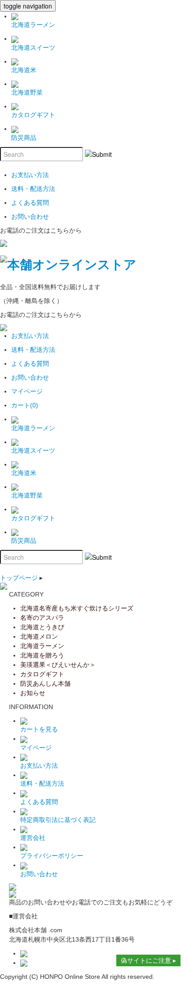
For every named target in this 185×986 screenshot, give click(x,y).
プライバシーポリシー (51, 855)
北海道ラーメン (42, 645)
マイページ (36, 747)
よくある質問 (39, 801)
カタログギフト (42, 674)
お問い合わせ (39, 874)
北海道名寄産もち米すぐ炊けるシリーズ (76, 608)
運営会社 (32, 837)
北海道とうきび (42, 627)
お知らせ (32, 692)
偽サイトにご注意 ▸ (148, 960)
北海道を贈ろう (42, 655)
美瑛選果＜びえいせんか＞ (58, 664)
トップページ (19, 577)
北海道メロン (39, 636)
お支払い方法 (39, 765)
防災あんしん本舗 (45, 683)
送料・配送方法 (42, 783)
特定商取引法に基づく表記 (58, 819)
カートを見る (39, 729)
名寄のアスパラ (42, 617)
